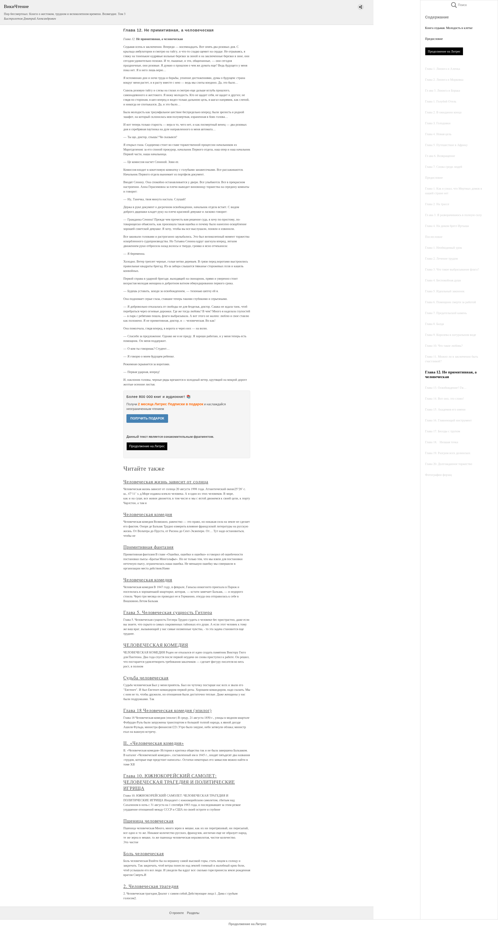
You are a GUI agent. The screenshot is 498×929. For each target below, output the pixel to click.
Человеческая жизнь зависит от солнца (165, 481)
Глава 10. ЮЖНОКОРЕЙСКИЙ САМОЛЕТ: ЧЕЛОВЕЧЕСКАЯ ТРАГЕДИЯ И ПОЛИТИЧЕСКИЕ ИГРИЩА (179, 781)
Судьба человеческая (145, 677)
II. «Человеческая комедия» (153, 743)
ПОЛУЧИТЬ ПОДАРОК (147, 418)
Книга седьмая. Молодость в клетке (449, 28)
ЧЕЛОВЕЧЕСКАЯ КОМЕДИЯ (155, 645)
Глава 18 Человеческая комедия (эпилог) (167, 710)
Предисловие (434, 39)
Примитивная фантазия (148, 547)
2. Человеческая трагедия (151, 886)
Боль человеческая (143, 853)
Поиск (458, 5)
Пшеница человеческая (148, 821)
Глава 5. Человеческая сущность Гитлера (167, 612)
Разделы (193, 913)
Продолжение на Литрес (444, 51)
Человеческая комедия (147, 514)
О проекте (176, 913)
